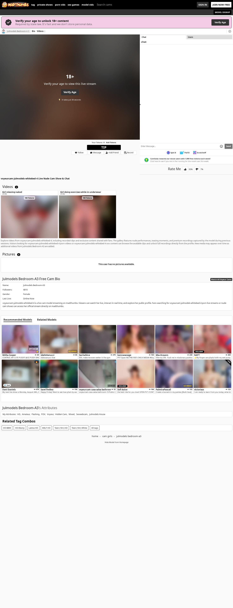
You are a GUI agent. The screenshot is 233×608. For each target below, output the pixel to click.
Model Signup (222, 12)
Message (97, 152)
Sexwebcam (81, 414)
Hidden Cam (61, 414)
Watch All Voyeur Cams (221, 279)
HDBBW (7, 427)
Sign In (202, 4)
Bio (33, 31)
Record (130, 152)
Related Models (46, 319)
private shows (45, 4)
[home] (16, 4)
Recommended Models (17, 319)
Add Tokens (111, 142)
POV (43, 414)
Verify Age (220, 22)
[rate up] (185, 169)
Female (26, 294)
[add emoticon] (221, 146)
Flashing (35, 414)
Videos (41, 31)
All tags (94, 427)
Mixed (71, 414)
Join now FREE (221, 4)
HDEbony (20, 427)
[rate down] (197, 169)
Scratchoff (201, 152)
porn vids (60, 4)
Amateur (26, 414)
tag (33, 4)
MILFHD (46, 427)
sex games (73, 4)
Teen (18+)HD (61, 427)
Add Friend (114, 152)
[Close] (230, 31)
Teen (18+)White (79, 427)
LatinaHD (33, 427)
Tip (104, 147)
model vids (88, 4)
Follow (80, 152)
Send (228, 146)
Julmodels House (97, 414)
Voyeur (50, 414)
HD (18, 414)
